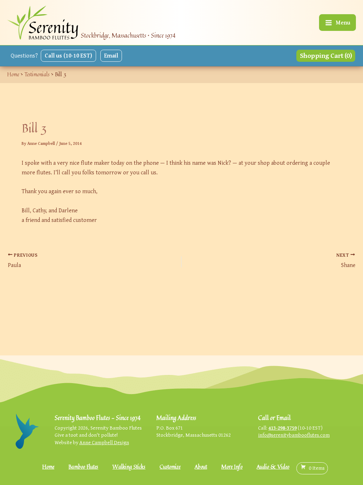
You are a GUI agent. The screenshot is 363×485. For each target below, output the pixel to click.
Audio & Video (273, 467)
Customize (170, 467)
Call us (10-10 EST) (68, 55)
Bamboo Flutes (83, 467)
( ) (317, 468)
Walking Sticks (128, 467)
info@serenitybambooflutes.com (294, 434)
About (201, 467)
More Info (231, 467)
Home (48, 467)
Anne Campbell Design (104, 442)
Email (111, 55)
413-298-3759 (282, 427)
